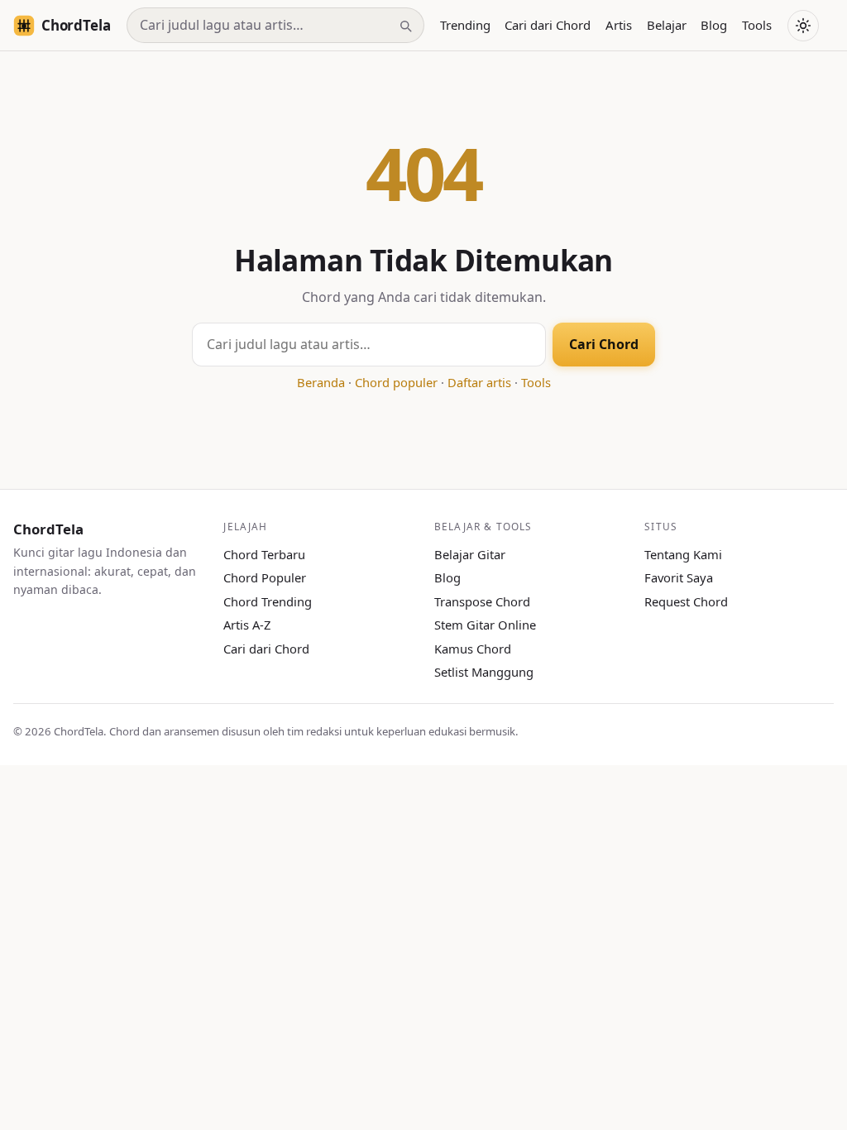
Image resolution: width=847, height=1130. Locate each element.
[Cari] (405, 25)
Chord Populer (264, 577)
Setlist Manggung (484, 671)
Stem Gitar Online (485, 624)
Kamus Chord (472, 648)
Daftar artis (479, 382)
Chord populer (396, 382)
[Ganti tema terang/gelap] (803, 25)
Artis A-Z (246, 624)
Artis (618, 25)
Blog (714, 25)
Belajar (667, 25)
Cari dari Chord (548, 25)
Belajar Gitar (469, 554)
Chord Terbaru (264, 554)
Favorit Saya (678, 577)
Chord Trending (267, 601)
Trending (465, 25)
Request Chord (686, 601)
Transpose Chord (482, 601)
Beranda (321, 382)
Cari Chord (604, 344)
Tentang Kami (683, 554)
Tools (757, 25)
